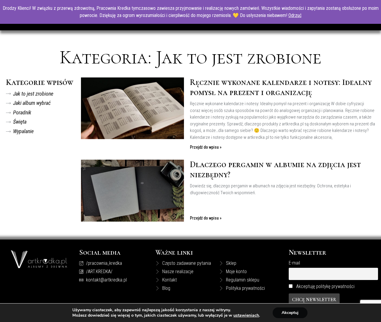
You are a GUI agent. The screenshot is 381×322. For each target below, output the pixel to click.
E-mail (294, 263)
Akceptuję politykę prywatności (325, 286)
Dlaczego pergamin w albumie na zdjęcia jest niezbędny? (275, 169)
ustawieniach (246, 315)
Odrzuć (295, 15)
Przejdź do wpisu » (205, 147)
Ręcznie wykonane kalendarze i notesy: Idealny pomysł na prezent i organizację (281, 87)
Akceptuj (290, 312)
